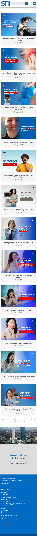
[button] (34, 3)
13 (34, 419)
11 (29, 419)
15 (15, 422)
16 (17, 422)
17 (20, 422)
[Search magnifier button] (26, 3)
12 (31, 419)
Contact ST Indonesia (18, 463)
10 (27, 419)
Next (23, 422)
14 (13, 422)
